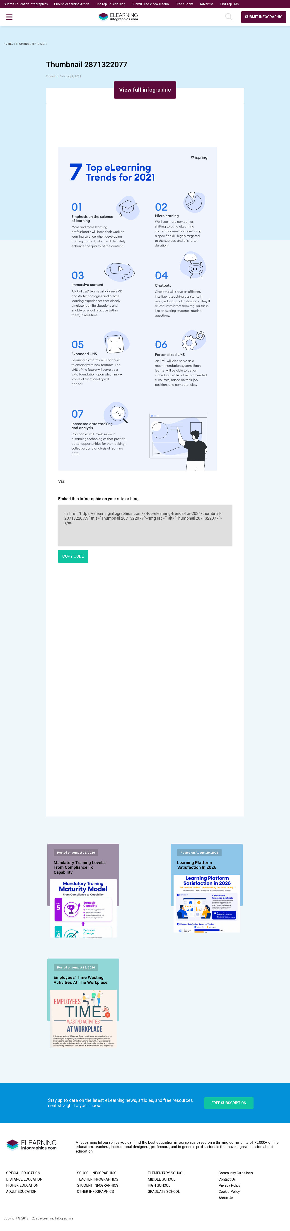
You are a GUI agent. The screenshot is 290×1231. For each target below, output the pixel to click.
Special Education (23, 1173)
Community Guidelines (236, 1173)
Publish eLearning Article (71, 4)
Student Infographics (97, 1186)
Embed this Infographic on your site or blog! (99, 498)
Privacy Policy (229, 1186)
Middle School (161, 1179)
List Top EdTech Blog (110, 4)
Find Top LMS (229, 4)
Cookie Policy (229, 1192)
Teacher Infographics (97, 1179)
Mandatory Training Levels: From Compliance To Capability (80, 867)
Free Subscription (229, 1103)
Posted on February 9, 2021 (63, 76)
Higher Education (22, 1186)
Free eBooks (184, 4)
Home (7, 43)
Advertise (207, 4)
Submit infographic (264, 17)
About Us (226, 1198)
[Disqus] (145, 631)
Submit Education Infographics (26, 4)
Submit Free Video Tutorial (150, 4)
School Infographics (96, 1173)
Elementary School (166, 1173)
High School (159, 1186)
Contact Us (227, 1179)
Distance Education (24, 1179)
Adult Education (21, 1192)
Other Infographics (95, 1192)
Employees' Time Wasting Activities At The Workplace (81, 980)
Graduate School (164, 1192)
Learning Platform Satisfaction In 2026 (196, 865)
